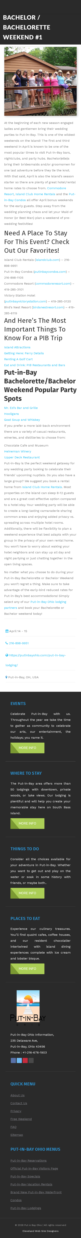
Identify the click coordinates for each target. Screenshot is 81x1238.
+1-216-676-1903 (35, 1052)
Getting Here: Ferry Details (24, 353)
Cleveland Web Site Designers (40, 1231)
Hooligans (11, 414)
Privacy (15, 1111)
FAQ (13, 1127)
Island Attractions (17, 347)
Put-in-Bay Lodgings (25, 1208)
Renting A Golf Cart (18, 359)
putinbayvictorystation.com (25, 301)
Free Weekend (21, 1119)
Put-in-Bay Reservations (28, 1160)
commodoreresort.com (52, 283)
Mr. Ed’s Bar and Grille (21, 408)
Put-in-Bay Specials (25, 1176)
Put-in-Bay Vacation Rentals (31, 1184)
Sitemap (16, 1135)
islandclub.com (47, 260)
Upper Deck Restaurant (22, 457)
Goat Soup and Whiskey (22, 420)
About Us (17, 1095)
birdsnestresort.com (48, 307)
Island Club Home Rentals (35, 194)
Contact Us (18, 1103)
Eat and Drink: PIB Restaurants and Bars (34, 365)
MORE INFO (27, 748)
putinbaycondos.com (50, 272)
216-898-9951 (19, 643)
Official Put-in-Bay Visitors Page (34, 1168)
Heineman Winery (17, 451)
